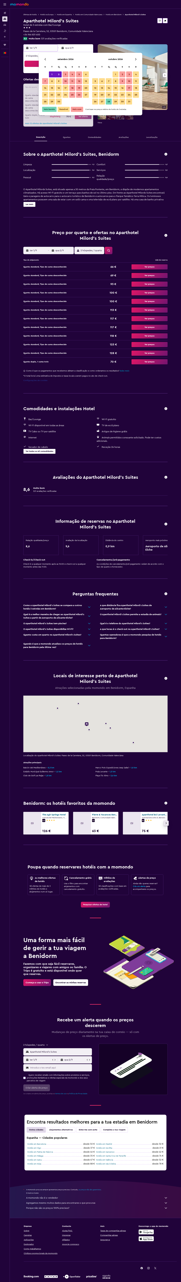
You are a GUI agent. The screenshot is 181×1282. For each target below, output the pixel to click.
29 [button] (52, 101)
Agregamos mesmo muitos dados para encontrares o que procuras (60, 1203)
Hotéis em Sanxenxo (105, 1152)
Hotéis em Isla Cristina (106, 1164)
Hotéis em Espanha (64, 14)
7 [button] (45, 81)
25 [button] (72, 95)
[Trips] (4, 45)
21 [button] (45, 95)
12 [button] (79, 81)
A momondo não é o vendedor (42, 1198)
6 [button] (86, 74)
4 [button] (72, 74)
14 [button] (45, 88)
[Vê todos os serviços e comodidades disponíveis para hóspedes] (166, 409)
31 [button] (129, 101)
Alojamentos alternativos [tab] (61, 1130)
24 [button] (65, 95)
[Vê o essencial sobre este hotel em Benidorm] (166, 154)
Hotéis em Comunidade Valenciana (88, 14)
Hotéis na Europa (46, 14)
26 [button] (79, 95)
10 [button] (65, 81)
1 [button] (51, 74)
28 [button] (45, 101)
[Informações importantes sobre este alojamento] (166, 524)
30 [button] (58, 101)
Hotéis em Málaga (35, 1156)
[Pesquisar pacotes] (4, 31)
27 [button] (86, 95)
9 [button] (58, 81)
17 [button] (65, 88)
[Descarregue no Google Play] (146, 1231)
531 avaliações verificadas (54, 38)
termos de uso (60, 1093)
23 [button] (58, 95)
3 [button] (65, 74)
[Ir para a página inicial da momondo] (19, 4)
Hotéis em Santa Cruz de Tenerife (111, 1156)
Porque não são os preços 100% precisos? (47, 1208)
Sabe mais (124, 371)
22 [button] (52, 95)
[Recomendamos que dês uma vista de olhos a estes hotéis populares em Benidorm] (166, 803)
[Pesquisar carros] (4, 25)
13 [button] (86, 81)
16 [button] (59, 88)
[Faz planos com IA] (4, 37)
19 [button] (79, 88)
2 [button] (58, 74)
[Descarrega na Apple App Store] (146, 1238)
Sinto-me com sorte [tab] (88, 1130)
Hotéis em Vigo (34, 1148)
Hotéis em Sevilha (104, 1148)
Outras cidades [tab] (36, 1130)
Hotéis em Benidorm (113, 14)
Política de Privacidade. (78, 1093)
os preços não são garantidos (89, 1189)
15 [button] (52, 88)
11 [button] (72, 81)
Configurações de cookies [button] (35, 380)
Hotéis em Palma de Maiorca (40, 1152)
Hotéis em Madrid (104, 1144)
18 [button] (72, 88)
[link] (95, 904)
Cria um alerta (139, 886)
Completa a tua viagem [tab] (114, 1130)
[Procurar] (4, 19)
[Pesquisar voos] (4, 13)
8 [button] (52, 81)
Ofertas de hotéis (30, 14)
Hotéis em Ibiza (34, 1164)
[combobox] (60, 1052)
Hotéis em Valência (104, 1160)
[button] (5, 4)
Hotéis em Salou (34, 1160)
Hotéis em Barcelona (36, 1144)
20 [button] (86, 88)
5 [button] (79, 74)
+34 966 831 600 (31, 35)
